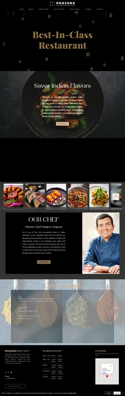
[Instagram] (6, 372)
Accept (117, 393)
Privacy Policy (72, 393)
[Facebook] (9, 372)
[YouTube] (11, 372)
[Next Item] (115, 196)
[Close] (123, 393)
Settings (108, 393)
